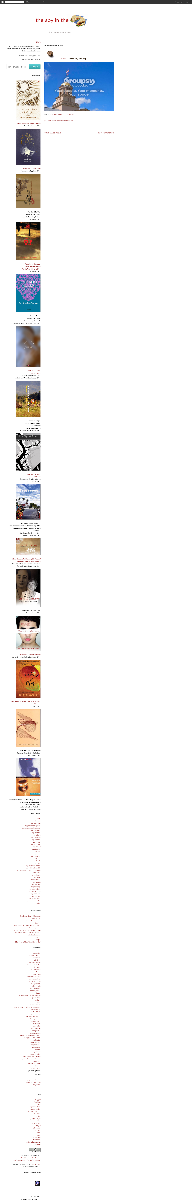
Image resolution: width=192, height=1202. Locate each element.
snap (38, 1135)
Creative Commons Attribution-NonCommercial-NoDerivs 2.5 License (26, 1159)
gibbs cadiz (36, 986)
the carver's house (34, 972)
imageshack (36, 1123)
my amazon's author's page (31, 828)
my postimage (35, 886)
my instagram (35, 837)
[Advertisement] (79, 41)
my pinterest (36, 849)
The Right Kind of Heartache (30, 916)
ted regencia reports (33, 1063)
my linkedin (36, 875)
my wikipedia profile (33, 868)
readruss (37, 1049)
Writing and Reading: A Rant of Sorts (27, 930)
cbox (38, 1104)
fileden (38, 1116)
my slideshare (35, 893)
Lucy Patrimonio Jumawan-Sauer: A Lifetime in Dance (27, 933)
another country (34, 955)
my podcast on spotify (32, 825)
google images (35, 1118)
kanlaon (37, 1000)
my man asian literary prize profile (28, 870)
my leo (38, 903)
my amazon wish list (33, 901)
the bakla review (34, 962)
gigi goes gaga (35, 988)
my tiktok (37, 835)
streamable (36, 1137)
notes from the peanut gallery (30, 1035)
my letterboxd (35, 879)
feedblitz (37, 1114)
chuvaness (36, 974)
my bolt (37, 858)
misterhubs (36, 1023)
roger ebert (36, 1052)
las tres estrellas (35, 1004)
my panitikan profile (33, 865)
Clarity (38, 937)
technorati (36, 1139)
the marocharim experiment (30, 1019)
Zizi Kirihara (35, 1164)
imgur (38, 1125)
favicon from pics (34, 1111)
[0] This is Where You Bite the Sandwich (58, 120)
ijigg (38, 1121)
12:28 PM (61, 58)
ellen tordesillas (34, 981)
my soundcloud (35, 889)
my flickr (37, 877)
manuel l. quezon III (33, 1016)
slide (38, 1132)
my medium (36, 839)
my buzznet (36, 884)
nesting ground (35, 1033)
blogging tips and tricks (32, 1082)
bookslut (37, 967)
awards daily (36, 960)
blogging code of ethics (32, 1080)
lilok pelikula (35, 1012)
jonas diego (36, 997)
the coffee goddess (33, 976)
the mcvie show (35, 1021)
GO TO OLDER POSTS (52, 133)
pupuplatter (36, 1047)
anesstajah (36, 953)
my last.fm (36, 882)
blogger (37, 1099)
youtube (37, 1144)
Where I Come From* (32, 921)
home (38, 818)
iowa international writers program (62, 114)
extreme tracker (35, 1109)
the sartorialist (35, 1054)
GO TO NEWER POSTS (106, 133)
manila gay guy (35, 1014)
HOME (38, 42)
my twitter (36, 842)
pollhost (37, 1130)
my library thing (34, 898)
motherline (36, 1026)
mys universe (35, 1028)
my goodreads (35, 861)
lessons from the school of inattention (27, 1007)
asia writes (36, 957)
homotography (35, 990)
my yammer (36, 896)
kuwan (38, 1002)
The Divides (36, 918)
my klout (37, 854)
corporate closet (34, 979)
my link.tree (36, 821)
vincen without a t (34, 1068)
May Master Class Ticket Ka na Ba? (27, 942)
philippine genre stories (32, 1037)
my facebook (35, 830)
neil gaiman (36, 1030)
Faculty (37, 923)
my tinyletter (35, 856)
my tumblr (36, 846)
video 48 (37, 1066)
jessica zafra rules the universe (29, 995)
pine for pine (36, 1040)
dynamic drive (35, 1106)
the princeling (35, 1044)
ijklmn (38, 993)
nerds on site (36, 1128)
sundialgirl (36, 1061)
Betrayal (37, 939)
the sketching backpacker (31, 1056)
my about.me (35, 823)
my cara (37, 851)
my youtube (36, 832)
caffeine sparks (35, 969)
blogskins (37, 1102)
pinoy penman (35, 1042)
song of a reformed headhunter (29, 1059)
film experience (35, 983)
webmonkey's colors (33, 1142)
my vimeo (36, 872)
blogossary (36, 1084)
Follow (35, 66)
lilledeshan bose (34, 1009)
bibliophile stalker (33, 965)
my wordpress (35, 844)
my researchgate (34, 891)
